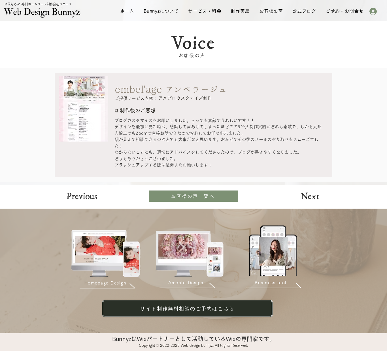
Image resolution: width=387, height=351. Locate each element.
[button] (161, 11)
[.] (375, 11)
